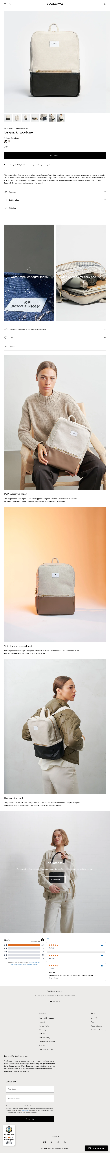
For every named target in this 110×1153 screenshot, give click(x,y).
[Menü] (13, 1126)
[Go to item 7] (61, 118)
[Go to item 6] (52, 118)
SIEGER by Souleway (98, 1030)
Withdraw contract (46, 1049)
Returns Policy (44, 1037)
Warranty (42, 1030)
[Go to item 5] (43, 118)
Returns (42, 1034)
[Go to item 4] (35, 118)
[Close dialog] (81, 1101)
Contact (42, 1045)
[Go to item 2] (17, 118)
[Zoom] (99, 106)
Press (93, 1022)
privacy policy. (45, 1143)
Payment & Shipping (46, 1018)
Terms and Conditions (47, 1041)
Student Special (96, 1026)
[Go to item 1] (8, 118)
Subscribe (55, 1135)
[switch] (9, 1142)
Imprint (42, 1022)
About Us (94, 1018)
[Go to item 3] (26, 118)
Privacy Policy (44, 1026)
